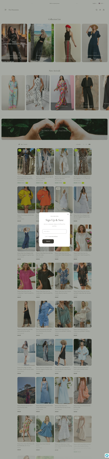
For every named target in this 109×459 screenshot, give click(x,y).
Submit (48, 241)
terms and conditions (53, 236)
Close (60, 241)
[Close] (68, 214)
